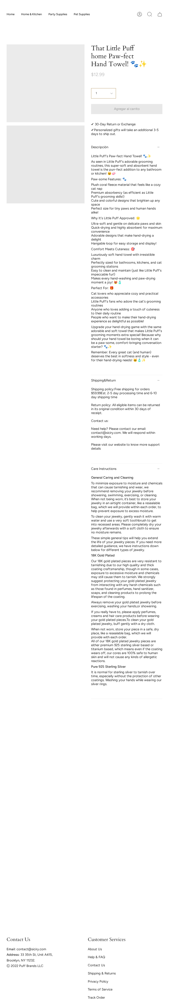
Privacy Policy (98, 981)
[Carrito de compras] (160, 14)
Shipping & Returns (102, 973)
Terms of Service (100, 989)
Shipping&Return (103, 380)
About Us (95, 949)
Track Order (96, 998)
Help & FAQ (96, 957)
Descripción (99, 147)
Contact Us (96, 965)
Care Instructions (103, 469)
